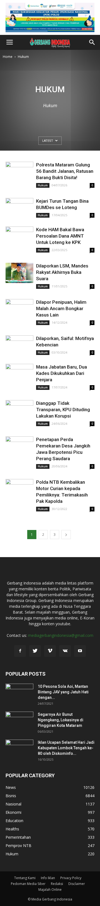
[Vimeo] (50, 651)
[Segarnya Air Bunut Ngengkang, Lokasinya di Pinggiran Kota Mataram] (19, 721)
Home (7, 56)
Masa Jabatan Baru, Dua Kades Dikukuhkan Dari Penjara (61, 373)
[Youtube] (80, 651)
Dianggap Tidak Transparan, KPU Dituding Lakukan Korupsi (63, 409)
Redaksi (57, 883)
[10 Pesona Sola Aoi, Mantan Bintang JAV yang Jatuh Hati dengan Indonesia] (19, 693)
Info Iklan (48, 878)
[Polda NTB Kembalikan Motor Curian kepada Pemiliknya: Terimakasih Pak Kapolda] (19, 489)
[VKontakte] (65, 651)
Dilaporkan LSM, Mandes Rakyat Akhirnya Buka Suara (62, 272)
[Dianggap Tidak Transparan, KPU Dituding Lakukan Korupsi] (19, 410)
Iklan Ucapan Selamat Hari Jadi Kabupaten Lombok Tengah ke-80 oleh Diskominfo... (66, 748)
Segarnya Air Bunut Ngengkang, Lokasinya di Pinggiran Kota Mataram (60, 720)
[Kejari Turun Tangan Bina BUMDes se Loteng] (19, 208)
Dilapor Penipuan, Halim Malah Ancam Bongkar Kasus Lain (61, 308)
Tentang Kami (25, 878)
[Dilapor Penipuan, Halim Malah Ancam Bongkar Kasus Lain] (19, 309)
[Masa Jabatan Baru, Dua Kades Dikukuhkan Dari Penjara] (19, 374)
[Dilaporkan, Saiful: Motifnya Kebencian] (19, 345)
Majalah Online (50, 889)
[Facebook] (20, 651)
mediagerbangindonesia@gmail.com (60, 635)
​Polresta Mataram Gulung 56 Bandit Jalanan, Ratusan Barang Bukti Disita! (64, 171)
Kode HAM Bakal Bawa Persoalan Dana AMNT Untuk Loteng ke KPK (60, 236)
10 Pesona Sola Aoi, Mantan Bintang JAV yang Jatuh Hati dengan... (63, 692)
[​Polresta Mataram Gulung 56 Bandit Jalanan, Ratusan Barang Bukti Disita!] (19, 172)
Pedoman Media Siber (28, 883)
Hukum (43, 185)
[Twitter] (35, 651)
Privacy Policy (70, 878)
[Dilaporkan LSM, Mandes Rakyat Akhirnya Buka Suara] (19, 273)
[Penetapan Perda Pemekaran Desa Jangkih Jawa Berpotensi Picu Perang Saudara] (19, 446)
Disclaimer (76, 883)
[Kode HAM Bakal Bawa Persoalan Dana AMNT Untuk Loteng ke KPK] (19, 236)
